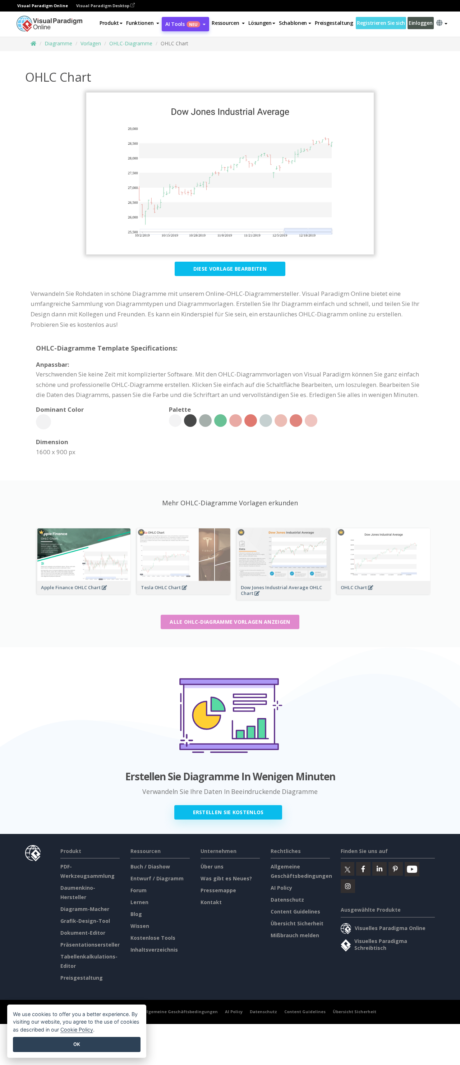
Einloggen (420, 22)
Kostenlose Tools (152, 937)
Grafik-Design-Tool (85, 920)
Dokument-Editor (82, 932)
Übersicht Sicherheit (297, 923)
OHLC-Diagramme (130, 43)
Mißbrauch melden (295, 935)
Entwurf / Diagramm (157, 878)
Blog (136, 914)
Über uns (212, 866)
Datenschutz (287, 899)
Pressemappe (218, 890)
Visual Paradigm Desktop (103, 5)
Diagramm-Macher (84, 909)
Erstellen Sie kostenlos (228, 812)
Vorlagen (90, 43)
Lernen (139, 902)
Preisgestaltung (334, 22)
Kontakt (211, 902)
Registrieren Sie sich (381, 22)
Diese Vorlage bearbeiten (230, 268)
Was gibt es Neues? (226, 878)
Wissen (139, 925)
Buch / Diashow (150, 866)
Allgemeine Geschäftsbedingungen (180, 1011)
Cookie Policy (76, 1029)
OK (76, 1044)
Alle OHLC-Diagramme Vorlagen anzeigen (230, 621)
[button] (142, 23)
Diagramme (58, 43)
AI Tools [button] (181, 24)
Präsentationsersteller (90, 944)
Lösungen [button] (260, 22)
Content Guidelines (295, 911)
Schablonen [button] (293, 22)
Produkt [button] (109, 22)
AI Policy (281, 887)
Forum (138, 890)
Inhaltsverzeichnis (154, 949)
